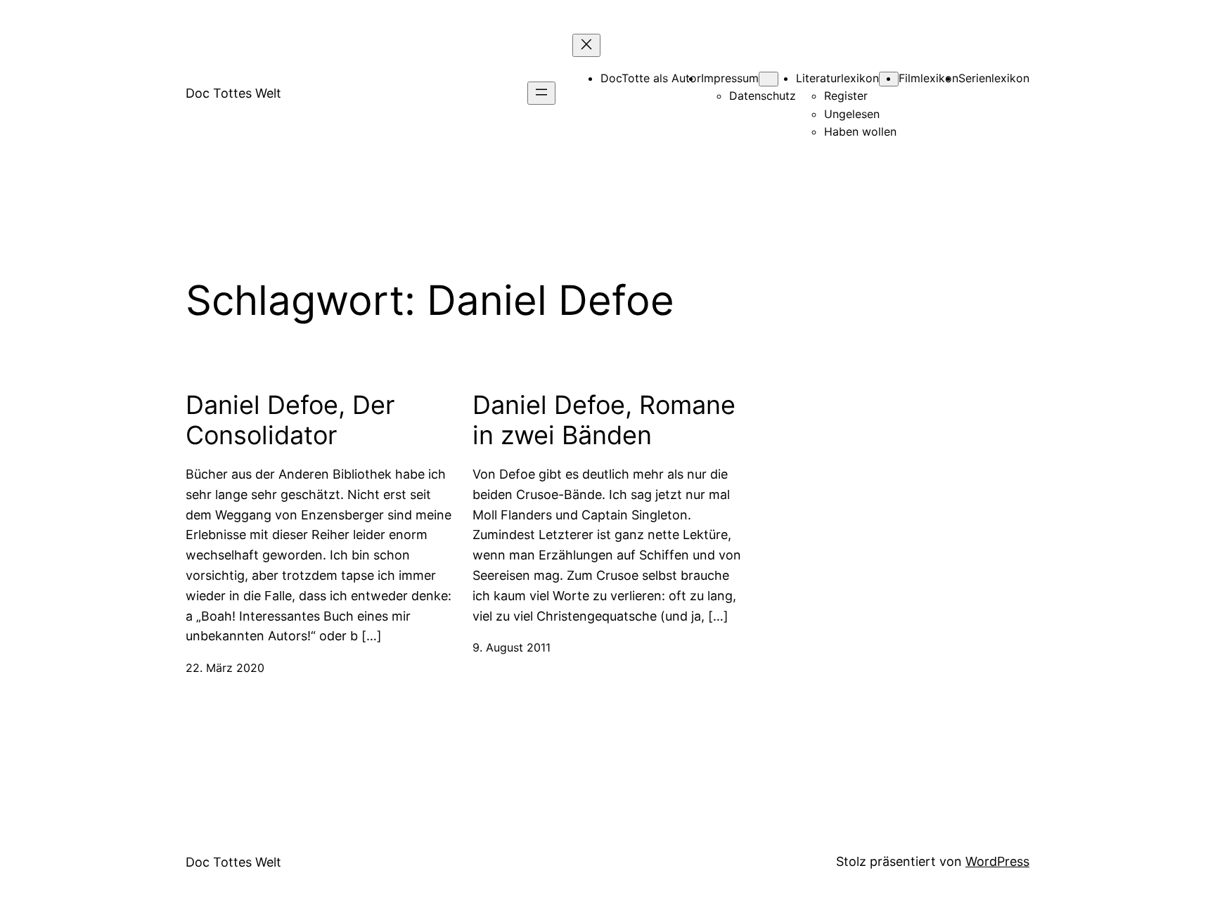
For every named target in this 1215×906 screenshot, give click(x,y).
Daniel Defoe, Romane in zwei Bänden (603, 420)
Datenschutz (762, 96)
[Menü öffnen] (541, 93)
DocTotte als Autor (650, 78)
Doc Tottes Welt (233, 93)
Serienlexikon (993, 78)
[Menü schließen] (586, 45)
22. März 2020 (225, 668)
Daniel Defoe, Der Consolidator (290, 420)
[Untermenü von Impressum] (768, 79)
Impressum (730, 78)
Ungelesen (852, 114)
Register (846, 96)
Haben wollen (860, 131)
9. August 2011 (511, 647)
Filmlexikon (928, 78)
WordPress (997, 861)
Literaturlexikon (837, 78)
